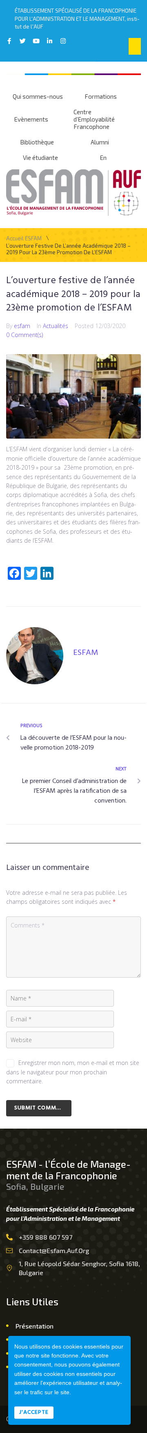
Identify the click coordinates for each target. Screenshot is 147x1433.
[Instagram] (63, 41)
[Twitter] (23, 41)
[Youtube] (36, 41)
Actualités (55, 326)
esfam (22, 326)
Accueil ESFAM (24, 238)
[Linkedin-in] (50, 41)
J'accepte (34, 1412)
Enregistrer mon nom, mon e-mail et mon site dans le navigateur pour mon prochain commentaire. (72, 1072)
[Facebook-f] (9, 41)
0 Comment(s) (24, 335)
